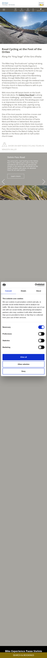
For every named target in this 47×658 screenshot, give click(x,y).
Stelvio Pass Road (26, 95)
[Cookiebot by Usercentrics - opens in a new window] (34, 284)
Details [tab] (23, 291)
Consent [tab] (8, 291)
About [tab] (38, 291)
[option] (23, 28)
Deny (23, 371)
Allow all (23, 357)
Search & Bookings (23, 655)
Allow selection (23, 364)
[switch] (41, 334)
